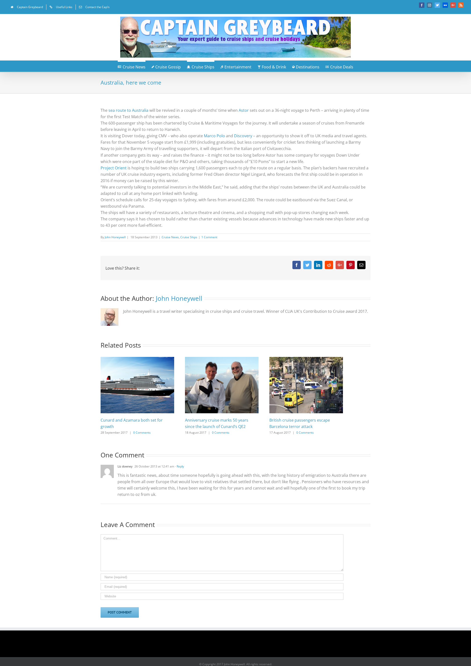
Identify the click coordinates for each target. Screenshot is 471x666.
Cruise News (170, 237)
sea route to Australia (128, 110)
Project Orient (114, 168)
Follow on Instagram (239, 645)
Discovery (243, 135)
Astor (244, 110)
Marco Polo (214, 135)
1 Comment (209, 237)
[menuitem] (26, 7)
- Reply (179, 466)
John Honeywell (115, 237)
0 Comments (142, 432)
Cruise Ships (188, 237)
